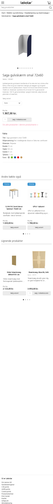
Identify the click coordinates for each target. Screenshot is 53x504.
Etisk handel (6, 496)
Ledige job (5, 501)
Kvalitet (4, 498)
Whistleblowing (7, 503)
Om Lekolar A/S (7, 482)
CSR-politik (5, 487)
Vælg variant (7, 98)
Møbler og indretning (15, 13)
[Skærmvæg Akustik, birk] (39, 260)
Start (3, 13)
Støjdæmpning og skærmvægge (37, 13)
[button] (17, 68)
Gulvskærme (6, 16)
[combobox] (26, 7)
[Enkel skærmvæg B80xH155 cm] (14, 260)
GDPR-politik (6, 489)
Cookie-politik (6, 491)
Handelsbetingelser (8, 485)
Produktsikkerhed (7, 494)
